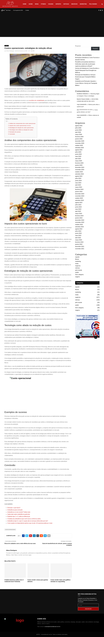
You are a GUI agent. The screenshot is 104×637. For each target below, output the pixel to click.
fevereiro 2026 (79, 136)
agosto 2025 (78, 150)
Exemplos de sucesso (15, 132)
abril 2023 (78, 211)
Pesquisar (78, 46)
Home (24, 4)
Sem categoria (79, 274)
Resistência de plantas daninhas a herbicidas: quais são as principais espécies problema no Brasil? (85, 64)
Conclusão (12, 134)
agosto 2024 (78, 176)
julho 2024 (78, 178)
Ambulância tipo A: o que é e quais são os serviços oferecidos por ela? (27, 521)
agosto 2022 (78, 229)
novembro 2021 (79, 248)
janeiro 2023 (78, 218)
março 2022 (78, 240)
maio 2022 (78, 235)
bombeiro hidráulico (82, 93)
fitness (43, 4)
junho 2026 (78, 130)
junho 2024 (78, 180)
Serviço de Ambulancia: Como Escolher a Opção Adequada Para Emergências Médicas (87, 70)
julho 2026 (78, 128)
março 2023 (78, 213)
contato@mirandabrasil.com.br (52, 626)
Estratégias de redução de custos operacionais (21, 127)
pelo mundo (93, 4)
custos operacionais (10, 529)
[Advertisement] (52, 24)
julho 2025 (78, 152)
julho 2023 (78, 204)
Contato (27, 10)
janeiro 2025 (78, 165)
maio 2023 (78, 209)
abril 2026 (78, 132)
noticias (66, 4)
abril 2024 (78, 185)
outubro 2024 (79, 171)
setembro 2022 (79, 226)
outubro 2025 (79, 145)
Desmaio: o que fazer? (13, 507)
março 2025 (78, 161)
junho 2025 (78, 154)
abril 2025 (78, 158)
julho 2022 (78, 231)
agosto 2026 (78, 125)
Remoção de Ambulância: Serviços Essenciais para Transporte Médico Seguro (85, 77)
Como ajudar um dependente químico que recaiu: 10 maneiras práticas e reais (29, 523)
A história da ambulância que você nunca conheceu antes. (24, 518)
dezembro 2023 (79, 193)
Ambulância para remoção (15, 510)
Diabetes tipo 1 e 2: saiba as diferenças (18, 516)
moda (37, 4)
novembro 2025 (79, 143)
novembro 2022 (79, 222)
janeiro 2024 (78, 191)
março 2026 (78, 134)
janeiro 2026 (78, 139)
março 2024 (78, 187)
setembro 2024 (79, 174)
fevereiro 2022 (79, 242)
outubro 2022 (79, 224)
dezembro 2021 (79, 246)
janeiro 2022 (78, 244)
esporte (58, 4)
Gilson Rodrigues (10, 51)
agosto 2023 (78, 202)
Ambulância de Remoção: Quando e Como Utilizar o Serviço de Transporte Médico (86, 83)
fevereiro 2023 (79, 215)
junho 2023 (78, 207)
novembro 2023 (79, 196)
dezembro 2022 (79, 220)
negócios (74, 4)
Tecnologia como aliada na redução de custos (21, 129)
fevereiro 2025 (79, 163)
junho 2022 (78, 233)
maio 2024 (78, 182)
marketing (83, 4)
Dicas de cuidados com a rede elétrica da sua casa (20, 543)
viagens (50, 4)
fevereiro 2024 (79, 189)
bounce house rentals (83, 99)
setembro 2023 (79, 200)
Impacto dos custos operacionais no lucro (20, 125)
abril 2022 (78, 237)
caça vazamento (81, 104)
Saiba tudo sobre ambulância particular (18, 514)
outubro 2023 (79, 198)
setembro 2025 (79, 147)
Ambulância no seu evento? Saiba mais (18, 512)
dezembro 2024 (79, 167)
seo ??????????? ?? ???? (84, 109)
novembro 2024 (79, 169)
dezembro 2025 (79, 141)
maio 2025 (78, 156)
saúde (31, 4)
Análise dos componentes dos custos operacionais (22, 123)
